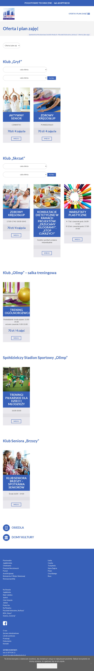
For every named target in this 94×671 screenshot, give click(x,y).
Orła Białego (52, 574)
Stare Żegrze (52, 568)
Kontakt (6, 644)
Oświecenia (7, 566)
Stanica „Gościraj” (9, 616)
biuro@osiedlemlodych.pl (16, 655)
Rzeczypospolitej (9, 579)
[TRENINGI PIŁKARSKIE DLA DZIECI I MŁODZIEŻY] (16, 379)
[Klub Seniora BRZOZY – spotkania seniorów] (16, 462)
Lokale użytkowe (9, 636)
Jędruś (5, 597)
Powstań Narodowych (11, 568)
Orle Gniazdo (7, 600)
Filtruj (51, 78)
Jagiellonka (7, 592)
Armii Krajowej (8, 574)
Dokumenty (7, 641)
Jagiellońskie (7, 563)
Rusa (49, 576)
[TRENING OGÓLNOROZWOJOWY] (16, 294)
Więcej (16, 138)
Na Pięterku (7, 608)
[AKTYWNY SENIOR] (16, 99)
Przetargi (6, 638)
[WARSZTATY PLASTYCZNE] (77, 196)
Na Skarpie (7, 590)
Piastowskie (7, 560)
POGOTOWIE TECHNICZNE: (38, 3)
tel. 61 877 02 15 (62, 3)
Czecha (50, 563)
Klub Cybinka (7, 595)
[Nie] (91, 663)
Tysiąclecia (52, 566)
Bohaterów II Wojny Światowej (14, 576)
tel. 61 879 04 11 (9, 653)
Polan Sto (6, 605)
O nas (5, 631)
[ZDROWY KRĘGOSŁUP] (47, 99)
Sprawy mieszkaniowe (11, 633)
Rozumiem (47, 666)
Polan (50, 571)
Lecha (50, 560)
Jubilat (5, 603)
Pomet (5, 571)
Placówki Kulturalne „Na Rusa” (13, 611)
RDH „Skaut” (7, 613)
